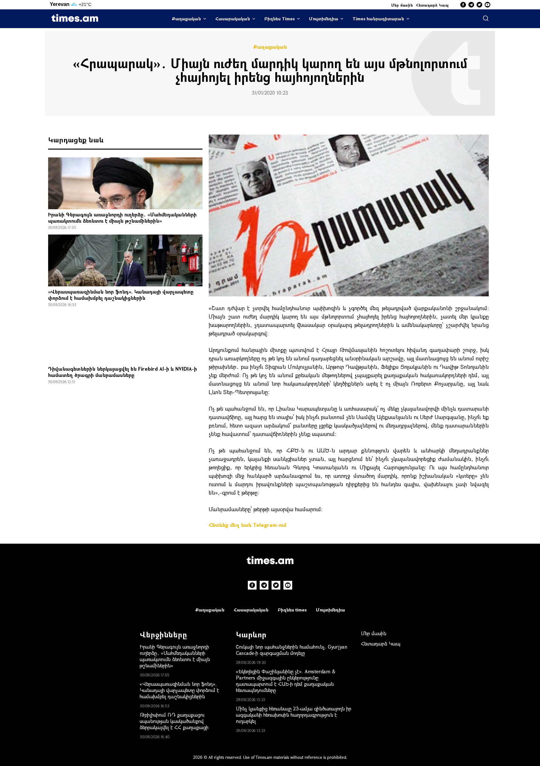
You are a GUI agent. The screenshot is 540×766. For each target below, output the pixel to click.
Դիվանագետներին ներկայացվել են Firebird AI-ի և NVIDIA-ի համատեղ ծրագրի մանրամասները (122, 371)
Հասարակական (232, 19)
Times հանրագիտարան (378, 19)
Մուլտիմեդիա (323, 19)
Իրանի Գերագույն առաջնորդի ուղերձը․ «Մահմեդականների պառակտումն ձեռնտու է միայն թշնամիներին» (122, 217)
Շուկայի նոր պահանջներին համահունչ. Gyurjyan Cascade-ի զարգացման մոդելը (291, 649)
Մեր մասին (402, 4)
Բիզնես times (292, 610)
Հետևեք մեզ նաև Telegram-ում (247, 524)
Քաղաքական (186, 19)
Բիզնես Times (279, 19)
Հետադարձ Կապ (432, 4)
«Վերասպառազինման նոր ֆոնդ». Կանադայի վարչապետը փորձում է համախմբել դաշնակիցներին (120, 294)
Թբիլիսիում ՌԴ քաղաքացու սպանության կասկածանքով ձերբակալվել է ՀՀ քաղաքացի (174, 720)
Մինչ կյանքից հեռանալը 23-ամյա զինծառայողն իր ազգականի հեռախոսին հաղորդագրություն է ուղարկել (293, 714)
